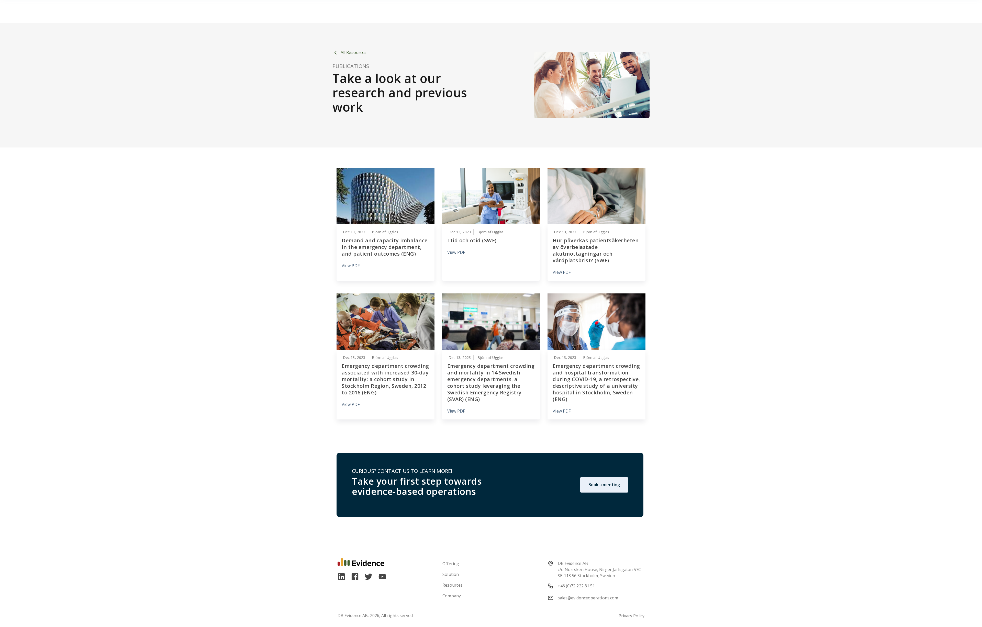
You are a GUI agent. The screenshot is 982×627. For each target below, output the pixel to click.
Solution (450, 574)
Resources (452, 585)
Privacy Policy (631, 616)
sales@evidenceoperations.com (588, 598)
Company (451, 596)
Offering (450, 563)
